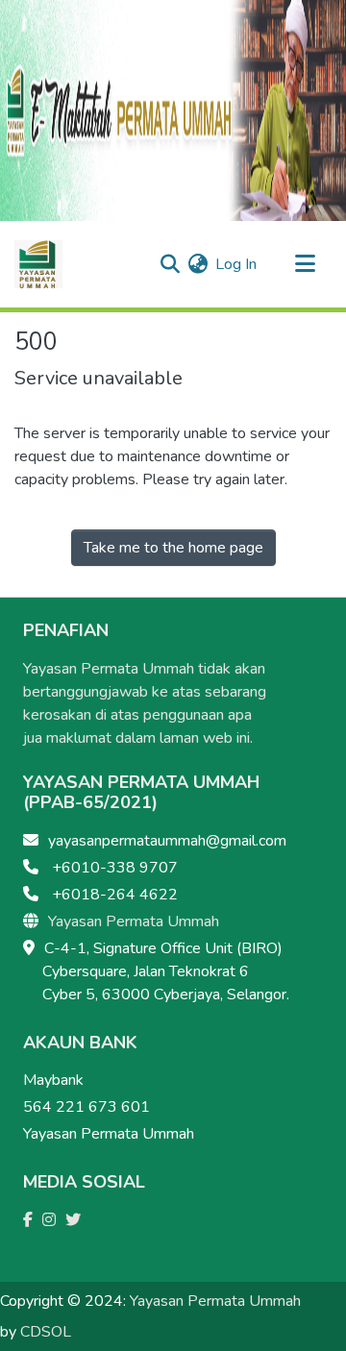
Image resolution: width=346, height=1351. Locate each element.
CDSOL (45, 1331)
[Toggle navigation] (305, 264)
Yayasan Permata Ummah (133, 921)
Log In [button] (237, 264)
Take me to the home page (173, 547)
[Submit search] (170, 264)
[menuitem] (197, 264)
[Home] (38, 264)
